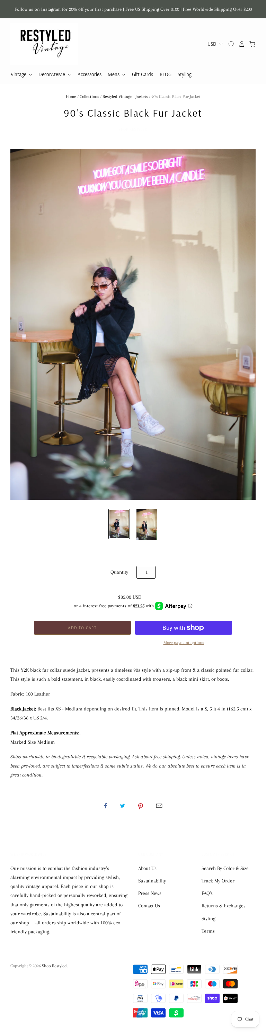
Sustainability (152, 880)
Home (71, 96)
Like (105, 805)
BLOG (165, 74)
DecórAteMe (52, 74)
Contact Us (149, 905)
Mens (114, 74)
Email (159, 805)
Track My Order (218, 880)
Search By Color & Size (225, 868)
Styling (185, 74)
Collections (89, 96)
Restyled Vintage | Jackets (125, 96)
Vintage (19, 74)
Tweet (122, 805)
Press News (149, 893)
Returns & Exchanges (224, 905)
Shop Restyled (132, 129)
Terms (208, 931)
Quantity (119, 572)
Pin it (140, 805)
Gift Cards (142, 74)
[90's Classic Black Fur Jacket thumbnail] (119, 524)
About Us (147, 868)
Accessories (89, 74)
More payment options (183, 642)
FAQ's (207, 893)
